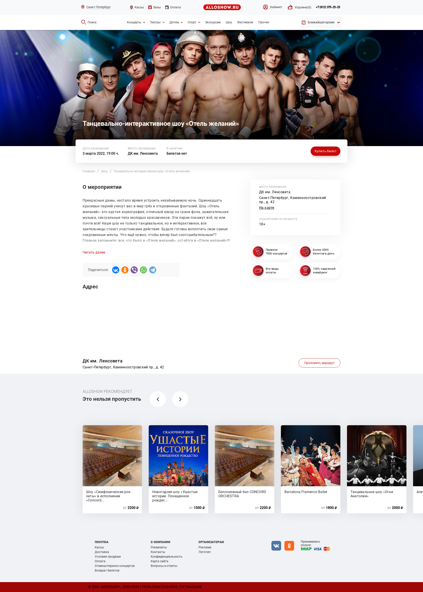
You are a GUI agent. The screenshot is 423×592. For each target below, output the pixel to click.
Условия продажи (108, 556)
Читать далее (94, 252)
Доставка (102, 552)
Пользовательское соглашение (172, 587)
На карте (267, 208)
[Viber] (134, 269)
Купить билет (325, 151)
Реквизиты (159, 547)
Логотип (205, 552)
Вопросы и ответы (164, 566)
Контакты (158, 552)
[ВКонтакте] (115, 269)
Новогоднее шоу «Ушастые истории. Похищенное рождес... (175, 494)
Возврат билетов (107, 570)
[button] (158, 399)
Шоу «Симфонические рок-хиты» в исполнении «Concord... (108, 494)
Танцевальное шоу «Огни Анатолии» (372, 494)
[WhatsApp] (143, 269)
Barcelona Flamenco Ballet (305, 492)
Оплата (100, 561)
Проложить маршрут (319, 363)
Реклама (205, 547)
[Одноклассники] (124, 269)
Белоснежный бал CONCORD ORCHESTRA (242, 494)
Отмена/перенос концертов (115, 566)
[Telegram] (152, 269)
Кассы (99, 547)
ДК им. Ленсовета (143, 153)
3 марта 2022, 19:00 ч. (101, 153)
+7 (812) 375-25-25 (328, 7)
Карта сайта (159, 561)
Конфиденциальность (166, 556)
